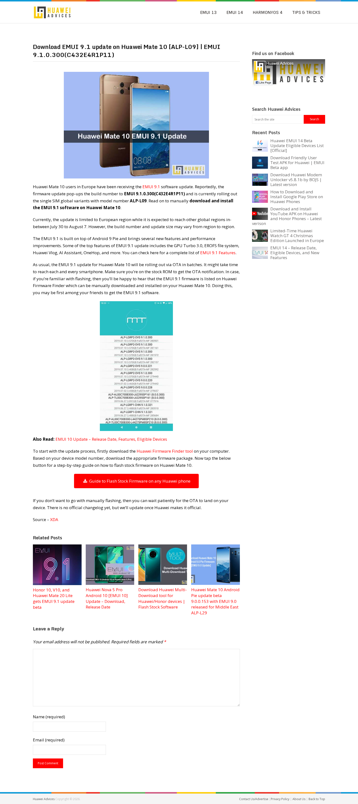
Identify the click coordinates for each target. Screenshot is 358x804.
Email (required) (49, 740)
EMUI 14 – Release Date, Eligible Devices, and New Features (294, 252)
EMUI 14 (234, 12)
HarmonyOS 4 (268, 12)
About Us (299, 799)
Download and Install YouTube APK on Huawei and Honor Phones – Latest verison (287, 216)
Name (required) (49, 717)
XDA (54, 519)
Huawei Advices (44, 799)
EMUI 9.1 (151, 186)
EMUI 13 (208, 12)
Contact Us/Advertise (254, 799)
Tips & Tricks (306, 12)
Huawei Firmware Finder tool (165, 451)
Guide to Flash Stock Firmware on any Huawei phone (138, 481)
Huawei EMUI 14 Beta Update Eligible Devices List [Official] (297, 145)
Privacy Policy (280, 799)
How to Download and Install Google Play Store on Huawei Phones (296, 196)
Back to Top (317, 799)
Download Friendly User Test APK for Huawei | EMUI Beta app (297, 162)
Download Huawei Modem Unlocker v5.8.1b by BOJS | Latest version (296, 179)
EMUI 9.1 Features (218, 252)
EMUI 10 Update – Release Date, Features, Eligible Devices (111, 439)
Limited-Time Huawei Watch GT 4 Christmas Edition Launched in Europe (297, 235)
